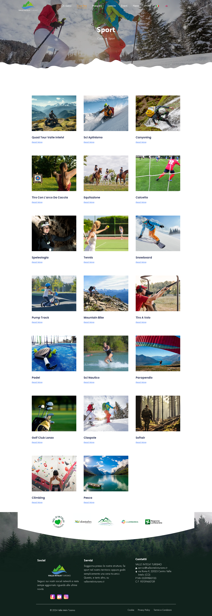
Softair (140, 438)
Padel (36, 378)
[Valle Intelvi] (38, 5)
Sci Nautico (91, 378)
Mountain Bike (94, 318)
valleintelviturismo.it (94, 581)
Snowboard (144, 257)
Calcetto (142, 197)
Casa (100, 38)
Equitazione (92, 197)
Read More (37, 142)
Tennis (88, 257)
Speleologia (40, 257)
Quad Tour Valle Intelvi (48, 137)
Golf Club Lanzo (43, 438)
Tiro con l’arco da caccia (50, 197)
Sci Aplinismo (93, 137)
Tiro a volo (143, 318)
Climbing (38, 498)
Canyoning (143, 137)
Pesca (88, 498)
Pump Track (40, 318)
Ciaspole (90, 438)
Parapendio (144, 378)
